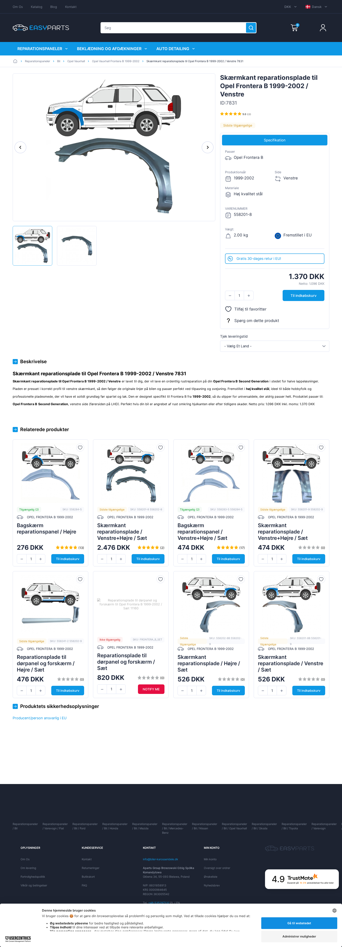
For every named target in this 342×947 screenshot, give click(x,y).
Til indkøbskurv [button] (303, 295)
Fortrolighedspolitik (33, 876)
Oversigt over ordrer (217, 868)
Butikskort (88, 876)
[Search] (251, 28)
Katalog (36, 7)
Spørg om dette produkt (256, 320)
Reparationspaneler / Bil (25, 826)
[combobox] (274, 346)
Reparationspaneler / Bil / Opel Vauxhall (234, 826)
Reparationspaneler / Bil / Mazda (144, 826)
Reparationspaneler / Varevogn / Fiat (55, 826)
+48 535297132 (158, 902)
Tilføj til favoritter (250, 309)
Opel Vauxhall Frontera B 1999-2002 (115, 61)
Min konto (210, 859)
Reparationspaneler (39, 48)
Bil (58, 61)
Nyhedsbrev (212, 885)
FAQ (84, 885)
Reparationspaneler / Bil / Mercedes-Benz (174, 828)
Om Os (18, 7)
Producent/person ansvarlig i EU (39, 718)
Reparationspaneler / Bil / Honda (114, 826)
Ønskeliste (210, 876)
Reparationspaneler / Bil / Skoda (264, 826)
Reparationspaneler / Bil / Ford (85, 826)
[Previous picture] (20, 147)
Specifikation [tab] (275, 140)
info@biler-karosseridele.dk (160, 859)
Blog (53, 7)
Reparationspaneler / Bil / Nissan (204, 826)
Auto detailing (172, 48)
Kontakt (71, 7)
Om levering (28, 868)
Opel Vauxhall (76, 61)
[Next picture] (208, 147)
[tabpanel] (274, 199)
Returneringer (90, 868)
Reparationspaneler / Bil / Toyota (294, 826)
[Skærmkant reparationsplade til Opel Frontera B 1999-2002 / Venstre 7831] (32, 245)
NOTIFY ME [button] (151, 689)
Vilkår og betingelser (34, 885)
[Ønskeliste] (80, 448)
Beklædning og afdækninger (109, 48)
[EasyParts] (41, 27)
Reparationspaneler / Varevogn (324, 826)
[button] (230, 295)
